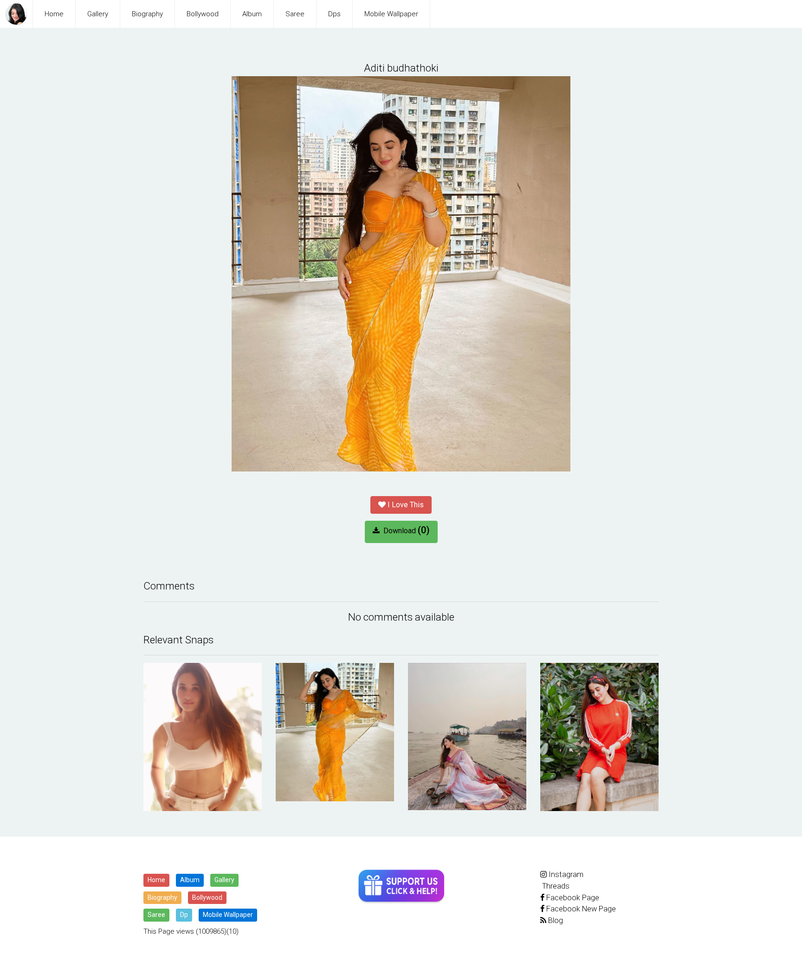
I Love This (405, 504)
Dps (334, 14)
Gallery (97, 14)
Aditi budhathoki (401, 68)
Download (405, 530)
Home (54, 14)
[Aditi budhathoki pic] (202, 737)
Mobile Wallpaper (391, 14)
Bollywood (203, 14)
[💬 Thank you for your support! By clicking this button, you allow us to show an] (401, 886)
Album (252, 14)
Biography (147, 14)
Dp (184, 914)
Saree (294, 14)
